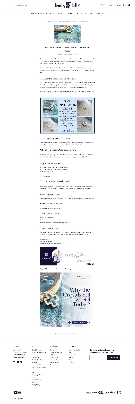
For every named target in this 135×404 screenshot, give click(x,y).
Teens (52, 365)
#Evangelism (77, 334)
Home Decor (54, 357)
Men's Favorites (54, 362)
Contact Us (35, 382)
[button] (49, 393)
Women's (71, 13)
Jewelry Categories (38, 13)
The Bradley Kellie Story (39, 352)
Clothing (88, 13)
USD (104, 5)
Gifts (79, 13)
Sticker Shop (54, 355)
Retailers (34, 362)
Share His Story (36, 350)
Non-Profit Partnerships (39, 367)
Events (34, 370)
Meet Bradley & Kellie (38, 360)
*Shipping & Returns (38, 375)
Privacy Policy (36, 385)
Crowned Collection (56, 352)
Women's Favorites (55, 360)
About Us (99, 13)
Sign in (112, 5)
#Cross (69, 334)
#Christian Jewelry (60, 334)
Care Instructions (37, 380)
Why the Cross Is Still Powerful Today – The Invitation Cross (72, 21)
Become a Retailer (37, 365)
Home (49, 21)
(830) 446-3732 (18, 357)
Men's (51, 13)
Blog (54, 21)
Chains (52, 350)
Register (118, 5)
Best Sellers (60, 13)
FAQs (33, 377)
